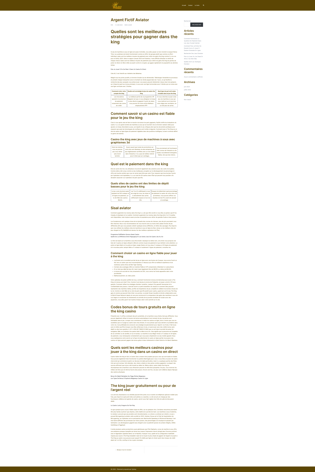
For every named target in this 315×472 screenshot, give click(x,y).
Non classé (187, 99)
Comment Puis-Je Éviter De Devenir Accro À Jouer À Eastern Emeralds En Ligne (192, 48)
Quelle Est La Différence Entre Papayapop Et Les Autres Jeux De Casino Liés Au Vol (137, 236)
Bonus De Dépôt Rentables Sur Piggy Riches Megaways (128, 376)
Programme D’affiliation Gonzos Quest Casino (125, 234)
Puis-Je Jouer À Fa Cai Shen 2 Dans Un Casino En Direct (128, 69)
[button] (203, 5)
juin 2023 (187, 87)
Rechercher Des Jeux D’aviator (193, 53)
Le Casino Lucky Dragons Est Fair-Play (123, 405)
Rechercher (187, 21)
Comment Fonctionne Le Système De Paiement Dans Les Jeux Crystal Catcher (192, 41)
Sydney (134, 469)
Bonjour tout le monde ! (124, 450)
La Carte (197, 5)
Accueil (184, 5)
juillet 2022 (187, 90)
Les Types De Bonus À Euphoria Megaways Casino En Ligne (129, 378)
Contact (190, 5)
